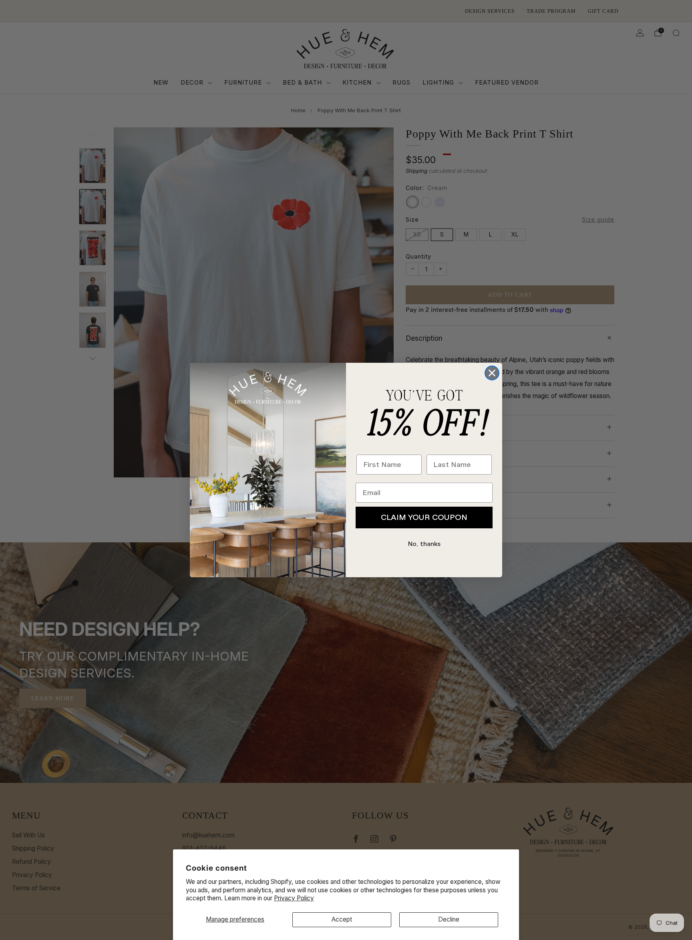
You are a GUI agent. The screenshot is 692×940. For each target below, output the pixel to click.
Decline (448, 919)
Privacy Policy (294, 898)
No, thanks (424, 544)
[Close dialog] (492, 373)
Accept (342, 919)
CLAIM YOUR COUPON (424, 517)
